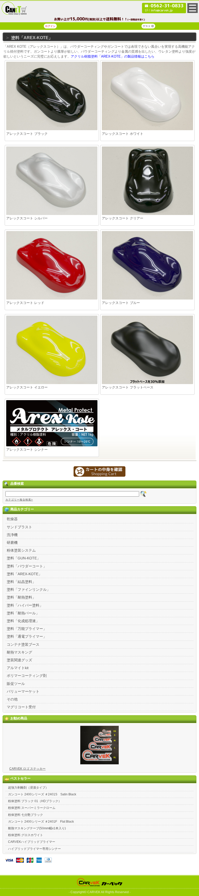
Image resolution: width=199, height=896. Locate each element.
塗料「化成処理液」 (23, 621)
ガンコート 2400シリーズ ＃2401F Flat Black (41, 821)
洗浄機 (12, 535)
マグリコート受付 (21, 707)
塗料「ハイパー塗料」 (25, 605)
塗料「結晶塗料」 (21, 582)
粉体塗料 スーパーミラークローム (31, 808)
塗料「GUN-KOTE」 (23, 558)
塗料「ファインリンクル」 (28, 589)
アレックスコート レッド (25, 303)
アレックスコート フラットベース (127, 387)
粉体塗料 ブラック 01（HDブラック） (34, 801)
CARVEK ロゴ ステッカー (27, 768)
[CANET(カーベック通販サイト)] (14, 14)
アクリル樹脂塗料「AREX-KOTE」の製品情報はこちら (112, 56)
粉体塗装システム (21, 550)
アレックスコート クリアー (122, 218)
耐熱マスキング (19, 652)
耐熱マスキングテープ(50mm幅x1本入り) (37, 828)
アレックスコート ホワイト (122, 134)
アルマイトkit (18, 668)
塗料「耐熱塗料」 (21, 597)
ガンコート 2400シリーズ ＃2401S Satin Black (42, 794)
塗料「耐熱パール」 (23, 613)
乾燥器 (12, 519)
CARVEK (93, 892)
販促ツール (16, 684)
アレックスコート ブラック (27, 134)
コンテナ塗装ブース (23, 644)
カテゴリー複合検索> (19, 499)
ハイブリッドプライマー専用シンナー (34, 849)
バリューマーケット (23, 691)
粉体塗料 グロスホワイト (25, 835)
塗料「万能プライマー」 (27, 629)
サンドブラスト (19, 527)
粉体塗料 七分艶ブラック (25, 815)
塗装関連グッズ (19, 660)
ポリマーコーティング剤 (27, 675)
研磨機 (12, 542)
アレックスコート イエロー (27, 387)
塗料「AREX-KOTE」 (24, 574)
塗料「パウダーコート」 (27, 566)
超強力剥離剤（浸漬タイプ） (28, 787)
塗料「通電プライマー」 (27, 636)
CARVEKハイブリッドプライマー (31, 842)
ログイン (50, 26)
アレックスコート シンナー (27, 450)
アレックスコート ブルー (121, 303)
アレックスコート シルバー (27, 218)
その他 (12, 699)
